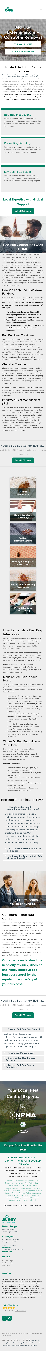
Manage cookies (34, 1340)
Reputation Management (21, 1052)
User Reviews (20, 1311)
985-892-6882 (7, 1252)
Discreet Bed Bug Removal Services (21, 1059)
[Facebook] (9, 1318)
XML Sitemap (32, 1345)
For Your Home (23, 44)
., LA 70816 (10, 1230)
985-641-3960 (7, 1247)
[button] (41, 9)
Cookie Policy (17, 1343)
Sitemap (24, 1345)
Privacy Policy (6, 1343)
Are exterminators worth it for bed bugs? (24, 849)
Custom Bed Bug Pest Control (24, 1029)
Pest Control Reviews (33, 1205)
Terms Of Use (15, 1345)
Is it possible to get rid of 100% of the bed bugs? (24, 856)
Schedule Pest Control (13, 1205)
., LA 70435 (10, 1240)
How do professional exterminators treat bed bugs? (23, 808)
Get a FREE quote (23, 210)
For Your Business (23, 51)
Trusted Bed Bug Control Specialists (20, 1066)
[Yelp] (4, 1318)
